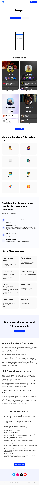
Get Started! (33, 1)
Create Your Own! (19, 128)
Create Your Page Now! (19, 464)
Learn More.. (25, 18)
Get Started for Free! (19, 331)
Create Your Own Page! (15, 18)
